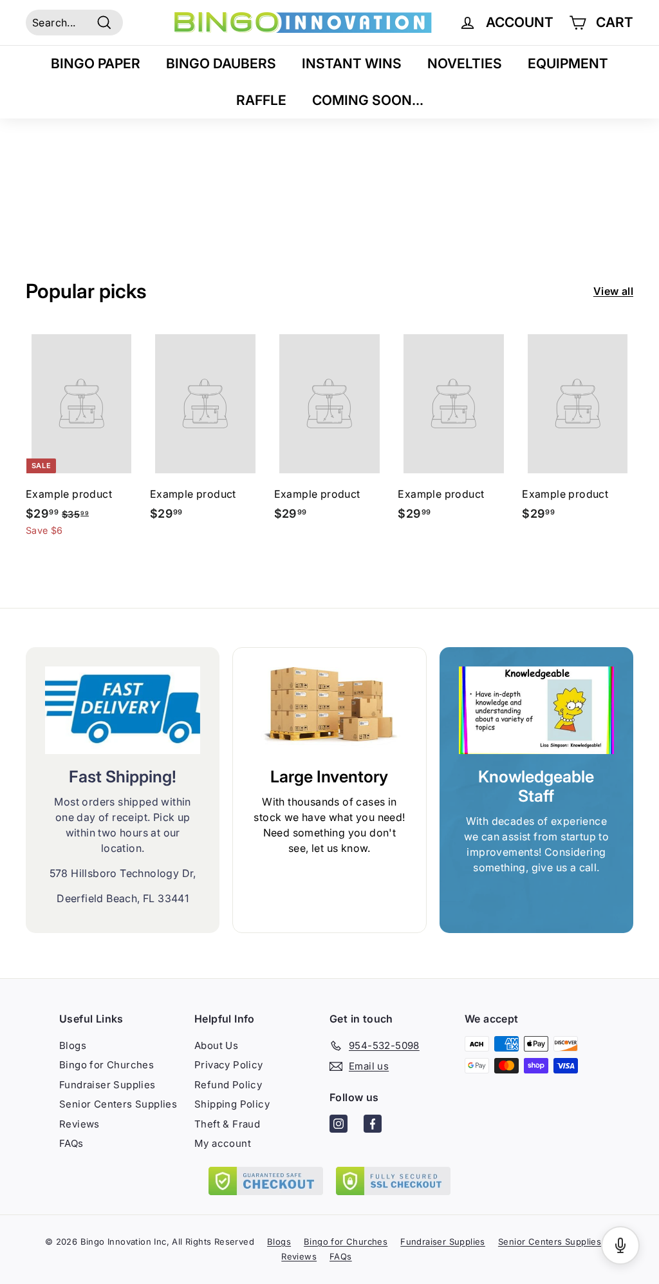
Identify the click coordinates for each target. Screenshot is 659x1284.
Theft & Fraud (227, 1124)
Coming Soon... (367, 100)
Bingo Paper (95, 63)
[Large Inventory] (329, 710)
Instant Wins (352, 63)
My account (222, 1143)
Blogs (72, 1045)
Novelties (464, 63)
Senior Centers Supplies (118, 1104)
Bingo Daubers (221, 63)
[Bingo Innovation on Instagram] (339, 1126)
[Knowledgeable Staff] (536, 710)
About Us (216, 1045)
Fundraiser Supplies (107, 1085)
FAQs (71, 1143)
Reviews (79, 1124)
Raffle (261, 100)
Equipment (568, 63)
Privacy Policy (228, 1065)
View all (613, 291)
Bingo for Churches (106, 1065)
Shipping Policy (232, 1104)
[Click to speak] (620, 1245)
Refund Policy (228, 1085)
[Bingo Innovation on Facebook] (373, 1126)
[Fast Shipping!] (122, 710)
